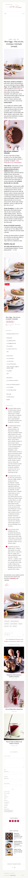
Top (23, 875)
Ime (6, 770)
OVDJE (15, 250)
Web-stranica (7, 783)
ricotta (6, 626)
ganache (7, 623)
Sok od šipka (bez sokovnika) (14, 709)
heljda (20, 623)
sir (10, 626)
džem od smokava (14, 621)
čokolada (7, 621)
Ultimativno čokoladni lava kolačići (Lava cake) (18, 835)
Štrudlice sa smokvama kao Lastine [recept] (13, 641)
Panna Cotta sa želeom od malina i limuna (14, 742)
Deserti (10, 39)
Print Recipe (10, 321)
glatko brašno (13, 623)
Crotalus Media (13, 875)
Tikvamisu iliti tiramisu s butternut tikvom (14, 675)
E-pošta (6, 777)
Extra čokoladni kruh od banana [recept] (14, 639)
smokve (14, 626)
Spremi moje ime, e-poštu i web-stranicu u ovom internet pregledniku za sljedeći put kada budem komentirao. (6, 800)
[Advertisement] (14, 29)
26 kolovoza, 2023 (8, 633)
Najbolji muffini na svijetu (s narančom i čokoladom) (18, 843)
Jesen (14, 39)
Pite (18, 39)
